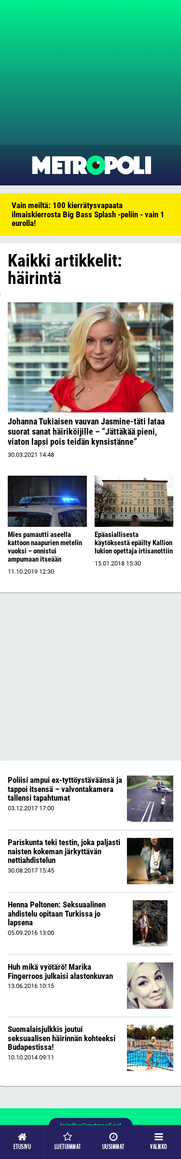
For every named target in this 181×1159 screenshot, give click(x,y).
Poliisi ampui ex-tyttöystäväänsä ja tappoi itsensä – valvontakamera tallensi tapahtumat (65, 789)
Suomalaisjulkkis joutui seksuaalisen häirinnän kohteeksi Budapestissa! (61, 1038)
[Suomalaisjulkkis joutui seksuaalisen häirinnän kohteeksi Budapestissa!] (150, 1048)
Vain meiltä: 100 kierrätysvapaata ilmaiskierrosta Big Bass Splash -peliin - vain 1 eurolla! (88, 214)
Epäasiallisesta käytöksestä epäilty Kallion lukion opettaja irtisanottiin (134, 542)
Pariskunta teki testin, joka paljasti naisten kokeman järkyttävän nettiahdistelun (64, 851)
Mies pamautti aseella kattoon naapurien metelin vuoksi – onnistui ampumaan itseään (45, 547)
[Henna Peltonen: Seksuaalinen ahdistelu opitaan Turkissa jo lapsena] (150, 923)
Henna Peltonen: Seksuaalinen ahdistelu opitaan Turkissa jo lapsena (57, 913)
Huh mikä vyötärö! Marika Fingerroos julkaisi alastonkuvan (60, 971)
